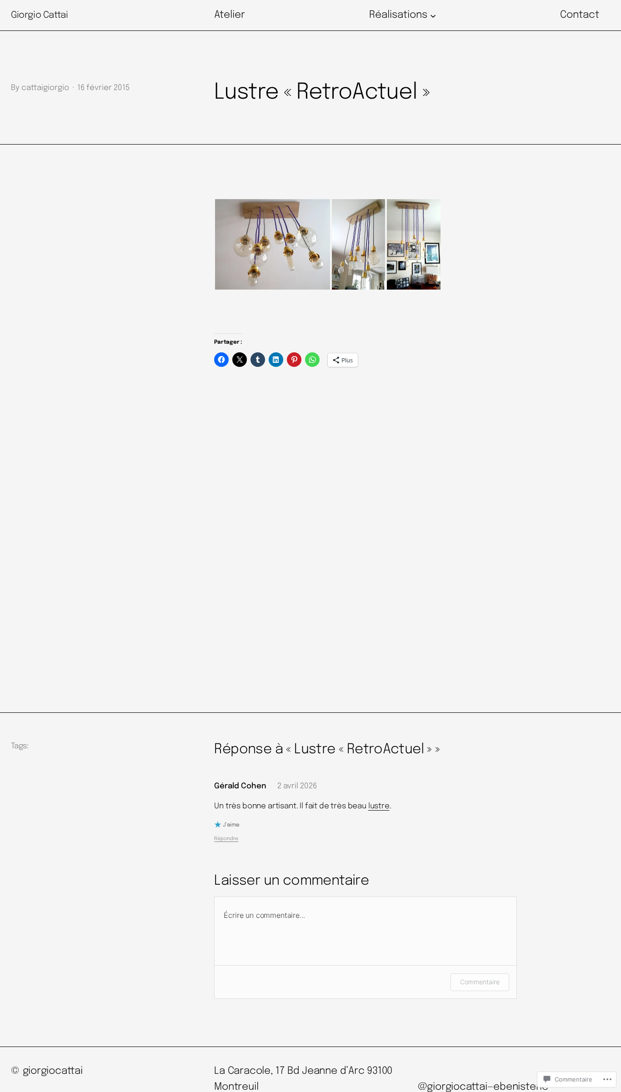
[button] (272, 244)
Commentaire (480, 982)
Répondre (226, 839)
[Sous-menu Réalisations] (433, 15)
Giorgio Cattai (39, 15)
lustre (379, 806)
